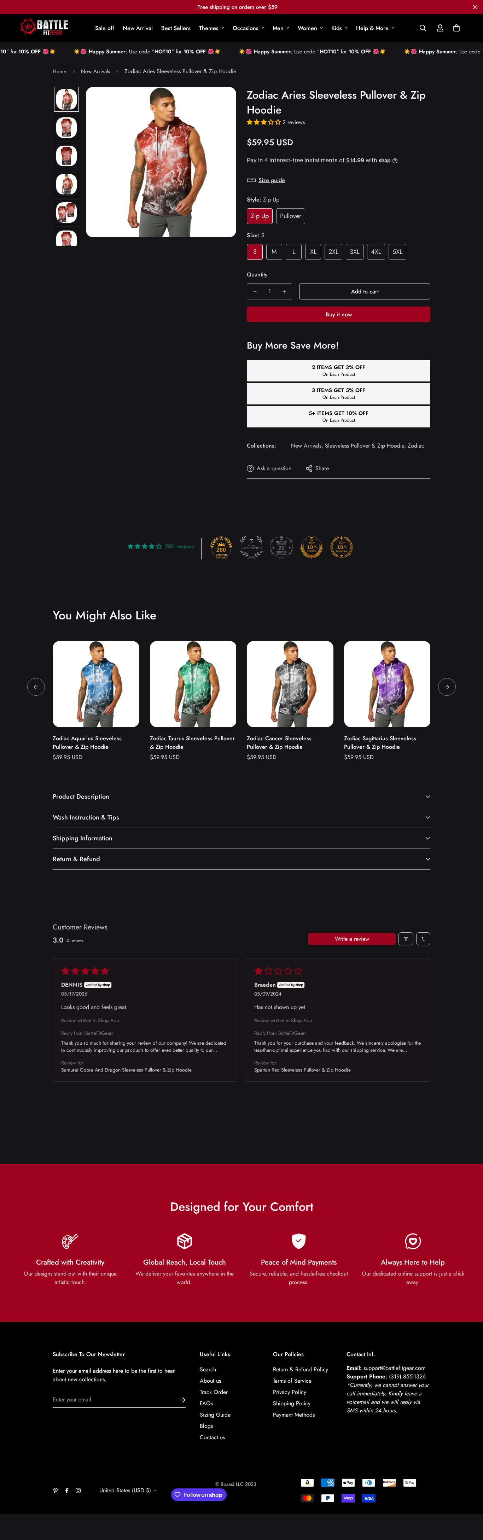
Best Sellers (176, 28)
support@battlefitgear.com (394, 1368)
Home (59, 71)
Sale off (104, 28)
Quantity (257, 274)
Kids (336, 28)
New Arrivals (95, 71)
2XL (333, 251)
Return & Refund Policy (300, 1369)
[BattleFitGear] (44, 28)
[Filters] (405, 938)
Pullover (290, 216)
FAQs (206, 1403)
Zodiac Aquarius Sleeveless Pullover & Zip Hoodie (87, 742)
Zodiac (416, 446)
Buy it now (339, 314)
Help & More (372, 28)
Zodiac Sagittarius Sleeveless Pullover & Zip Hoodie (380, 742)
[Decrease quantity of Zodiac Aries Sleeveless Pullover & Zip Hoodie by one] (254, 292)
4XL (376, 251)
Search (208, 1369)
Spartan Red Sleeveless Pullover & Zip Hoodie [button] (302, 1069)
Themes (209, 28)
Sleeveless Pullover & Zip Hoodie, (365, 446)
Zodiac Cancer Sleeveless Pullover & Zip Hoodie (279, 742)
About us (210, 1381)
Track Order (214, 1392)
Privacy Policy (289, 1392)
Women (307, 28)
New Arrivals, (307, 446)
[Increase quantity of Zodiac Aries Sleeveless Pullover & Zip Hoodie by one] (284, 292)
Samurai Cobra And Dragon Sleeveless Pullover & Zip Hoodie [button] (126, 1069)
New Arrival (138, 28)
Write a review (352, 939)
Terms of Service (292, 1381)
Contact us (212, 1437)
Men (278, 28)
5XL (397, 251)
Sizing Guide (215, 1415)
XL (313, 251)
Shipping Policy (291, 1403)
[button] (455, 28)
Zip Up (260, 216)
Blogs (206, 1426)
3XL (355, 251)
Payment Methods (294, 1415)
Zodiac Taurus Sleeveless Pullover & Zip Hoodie (192, 742)
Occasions (245, 28)
